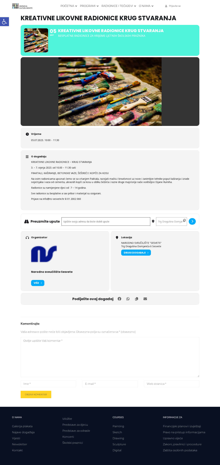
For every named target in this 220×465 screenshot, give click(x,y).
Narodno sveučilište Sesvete (52, 272)
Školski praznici (72, 442)
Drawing (118, 438)
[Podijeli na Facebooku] (119, 299)
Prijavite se (175, 5)
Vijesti (16, 438)
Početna (67, 6)
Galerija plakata (22, 426)
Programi (88, 6)
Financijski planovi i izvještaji (182, 426)
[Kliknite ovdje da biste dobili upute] (192, 221)
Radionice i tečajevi (117, 6)
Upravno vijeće (173, 438)
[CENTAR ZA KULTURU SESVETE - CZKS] (24, 6)
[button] (4, 21)
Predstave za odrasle (76, 430)
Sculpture (119, 444)
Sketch (117, 432)
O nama (144, 6)
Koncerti (68, 436)
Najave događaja (23, 432)
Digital (117, 450)
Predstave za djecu (75, 424)
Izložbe (67, 418)
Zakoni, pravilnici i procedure (182, 444)
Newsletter (19, 444)
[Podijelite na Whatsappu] (128, 299)
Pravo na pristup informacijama (184, 432)
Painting (118, 426)
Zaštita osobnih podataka (180, 450)
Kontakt (17, 450)
